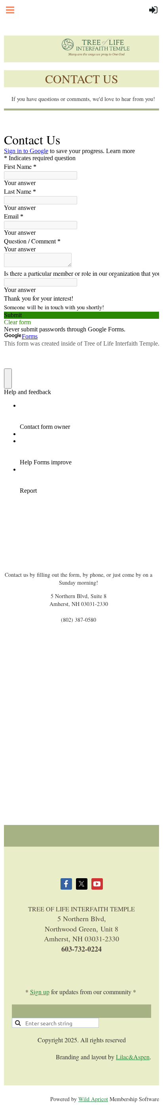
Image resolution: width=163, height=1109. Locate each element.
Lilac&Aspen (133, 1057)
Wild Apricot (93, 1099)
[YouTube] (97, 884)
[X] (81, 884)
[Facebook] (66, 884)
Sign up (39, 991)
